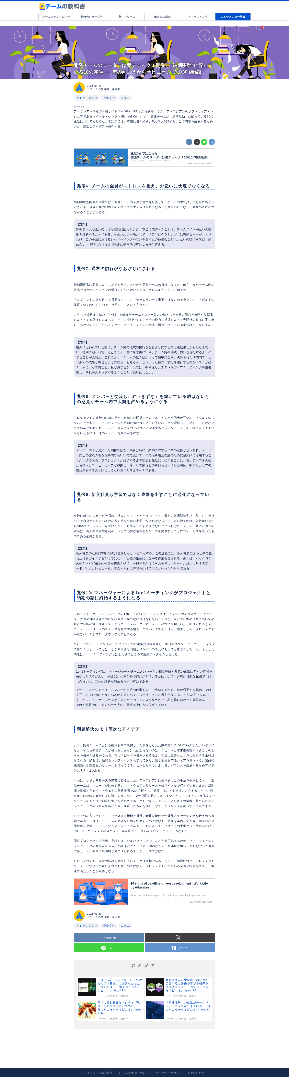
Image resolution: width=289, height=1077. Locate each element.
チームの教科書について (133, 1072)
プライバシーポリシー (168, 1072)
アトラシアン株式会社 (98, 1072)
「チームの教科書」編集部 (103, 89)
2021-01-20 (94, 85)
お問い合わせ (196, 1072)
